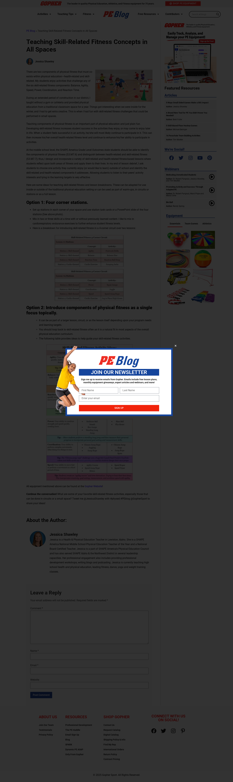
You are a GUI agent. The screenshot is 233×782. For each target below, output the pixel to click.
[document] (116, 391)
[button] (175, 346)
